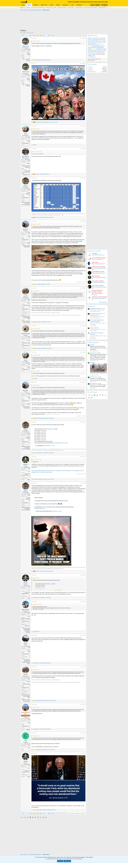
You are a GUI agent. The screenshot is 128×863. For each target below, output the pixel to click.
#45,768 (83, 325)
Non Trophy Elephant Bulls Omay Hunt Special (97, 320)
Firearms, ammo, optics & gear (90, 7)
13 (29, 168)
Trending (35, 5)
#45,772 (83, 456)
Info (72, 5)
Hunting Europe (93, 330)
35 (29, 344)
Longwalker (24, 32)
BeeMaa (93, 46)
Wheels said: (35, 41)
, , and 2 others (43, 479)
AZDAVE (98, 353)
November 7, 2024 (50, 445)
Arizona (28, 54)
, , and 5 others (41, 284)
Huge (94, 38)
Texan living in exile (26, 343)
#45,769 (83, 352)
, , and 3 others (42, 60)
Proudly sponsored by (94, 251)
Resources (65, 5)
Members (79, 5)
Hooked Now (99, 49)
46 (29, 652)
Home (23, 5)
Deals (51, 5)
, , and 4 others (44, 217)
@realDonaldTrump (39, 508)
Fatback (103, 38)
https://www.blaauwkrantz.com (99, 273)
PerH (96, 51)
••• (106, 350)
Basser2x (90, 49)
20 (29, 55)
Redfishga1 (92, 51)
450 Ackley (97, 53)
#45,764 (83, 148)
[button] (39, 5)
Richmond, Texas (26, 305)
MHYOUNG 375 (93, 377)
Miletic (103, 46)
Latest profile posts (93, 342)
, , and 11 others (42, 321)
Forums (29, 5)
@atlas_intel (52, 429)
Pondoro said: (35, 224)
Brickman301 (90, 44)
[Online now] (25, 132)
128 (29, 142)
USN (99, 44)
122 (29, 195)
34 (29, 620)
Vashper (101, 50)
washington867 (101, 39)
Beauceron (102, 53)
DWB (98, 50)
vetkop (94, 43)
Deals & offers (93, 325)
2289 (37, 35)
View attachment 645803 (37, 609)
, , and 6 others (42, 174)
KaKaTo (89, 50)
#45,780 (83, 753)
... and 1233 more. (91, 57)
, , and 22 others (44, 571)
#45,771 (83, 422)
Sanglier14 (90, 38)
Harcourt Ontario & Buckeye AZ (26, 166)
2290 (40, 35)
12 (29, 723)
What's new (44, 5)
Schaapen (92, 344)
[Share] (80, 38)
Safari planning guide (62, 7)
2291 (44, 35)
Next (53, 35)
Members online (92, 35)
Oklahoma (28, 194)
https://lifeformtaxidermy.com (98, 282)
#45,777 (83, 666)
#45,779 (83, 733)
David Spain (94, 50)
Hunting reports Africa (95, 311)
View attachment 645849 (37, 154)
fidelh (105, 50)
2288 (34, 35)
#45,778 (83, 704)
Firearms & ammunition (95, 318)
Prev (23, 35)
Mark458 (96, 40)
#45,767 (83, 288)
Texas (29, 651)
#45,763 (83, 126)
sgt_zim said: (35, 328)
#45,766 (83, 221)
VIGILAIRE (96, 39)
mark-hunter (98, 38)
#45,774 (83, 575)
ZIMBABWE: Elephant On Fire (97, 308)
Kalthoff (94, 54)
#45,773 (83, 483)
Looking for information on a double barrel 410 (97, 314)
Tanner (93, 53)
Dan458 (97, 42)
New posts (22, 7)
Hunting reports (79, 7)
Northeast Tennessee (25, 618)
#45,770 (83, 382)
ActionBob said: (35, 604)
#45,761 (83, 38)
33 (29, 306)
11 (29, 748)
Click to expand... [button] (58, 590)
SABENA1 (93, 42)
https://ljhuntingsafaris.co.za (98, 255)
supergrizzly (92, 353)
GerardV (89, 40)
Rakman (100, 51)
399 (29, 237)
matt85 (104, 49)
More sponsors (103, 302)
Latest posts (91, 306)
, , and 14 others (47, 122)
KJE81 (89, 42)
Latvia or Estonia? (94, 328)
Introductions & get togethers (38, 7)
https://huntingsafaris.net (97, 259)
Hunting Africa (71, 7)
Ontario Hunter (102, 42)
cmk (89, 51)
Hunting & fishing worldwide (104, 7)
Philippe (95, 44)
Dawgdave (92, 362)
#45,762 (83, 63)
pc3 (92, 39)
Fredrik (93, 55)
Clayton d (90, 43)
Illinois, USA (27, 473)
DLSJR (99, 377)
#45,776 (83, 635)
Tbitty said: (34, 669)
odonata (90, 47)
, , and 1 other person (44, 749)
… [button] (27, 35)
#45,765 (83, 178)
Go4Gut (89, 39)
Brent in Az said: (35, 151)
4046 (49, 35)
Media (57, 5)
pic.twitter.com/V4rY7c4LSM (60, 443)
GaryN (104, 40)
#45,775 (83, 601)
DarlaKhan (104, 71)
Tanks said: (34, 291)
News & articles (49, 7)
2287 (30, 35)
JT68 (93, 40)
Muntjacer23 (98, 46)
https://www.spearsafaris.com (98, 263)
